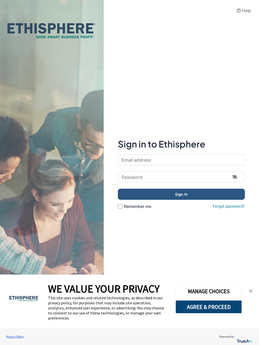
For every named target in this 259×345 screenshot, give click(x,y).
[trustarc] (244, 336)
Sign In (181, 194)
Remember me (137, 206)
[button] (251, 291)
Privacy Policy (15, 336)
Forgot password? (229, 206)
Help (246, 10)
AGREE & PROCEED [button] (209, 306)
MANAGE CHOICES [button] (209, 291)
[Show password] (234, 177)
